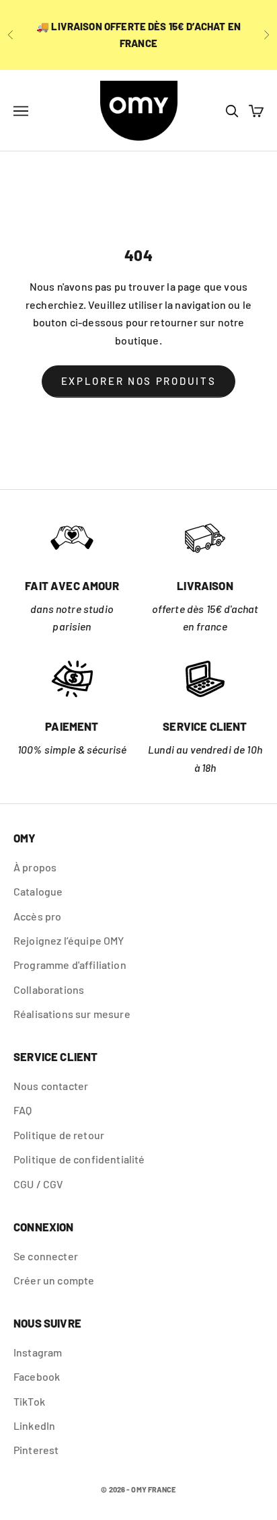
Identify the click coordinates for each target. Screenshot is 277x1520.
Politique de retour (58, 1134)
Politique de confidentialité (79, 1159)
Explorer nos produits (138, 381)
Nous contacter (50, 1085)
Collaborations (48, 989)
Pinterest (35, 1449)
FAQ (22, 1109)
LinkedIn (34, 1425)
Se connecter (45, 1256)
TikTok (29, 1401)
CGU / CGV (38, 1184)
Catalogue (38, 891)
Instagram (37, 1352)
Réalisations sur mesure (71, 1013)
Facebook (36, 1376)
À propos (34, 867)
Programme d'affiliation (69, 964)
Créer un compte (53, 1280)
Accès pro (37, 916)
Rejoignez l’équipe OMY (68, 940)
